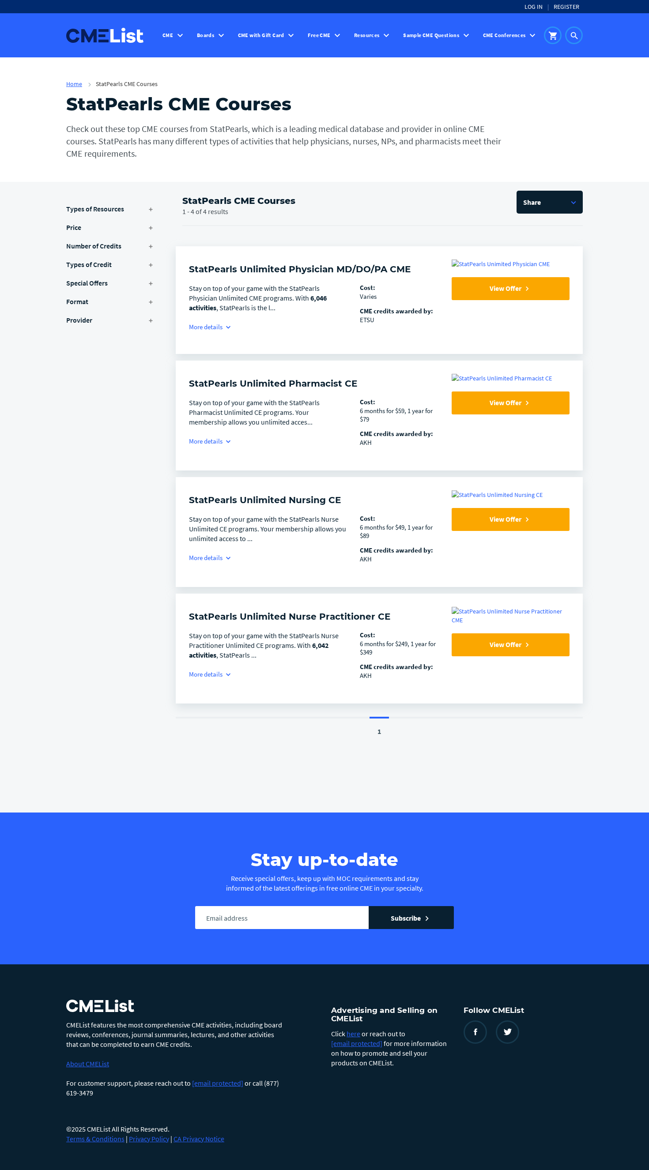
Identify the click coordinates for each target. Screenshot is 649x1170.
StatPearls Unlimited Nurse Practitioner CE (289, 616)
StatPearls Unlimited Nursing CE (265, 500)
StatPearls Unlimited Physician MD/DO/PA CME (300, 269)
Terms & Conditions (95, 1138)
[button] (550, 202)
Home (74, 84)
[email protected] (217, 1083)
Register (566, 7)
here (353, 1033)
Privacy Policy (149, 1138)
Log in (533, 7)
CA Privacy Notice (199, 1138)
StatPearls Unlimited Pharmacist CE (273, 383)
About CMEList (87, 1063)
